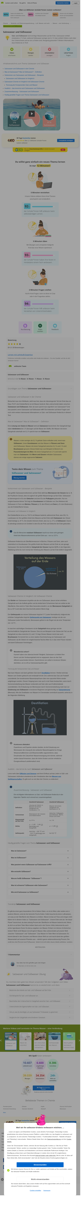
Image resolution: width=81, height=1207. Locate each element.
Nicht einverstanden (40, 1179)
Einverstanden (40, 1165)
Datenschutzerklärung (54, 1139)
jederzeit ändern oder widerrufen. (45, 1155)
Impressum (46, 1190)
